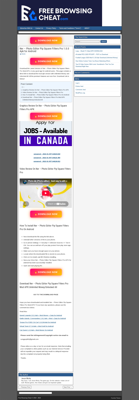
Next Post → (68, 387)
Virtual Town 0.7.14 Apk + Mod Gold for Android (37, 326)
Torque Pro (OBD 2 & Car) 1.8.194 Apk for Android (38, 322)
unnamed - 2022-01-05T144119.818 (47, 154)
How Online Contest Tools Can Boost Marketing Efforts (93, 61)
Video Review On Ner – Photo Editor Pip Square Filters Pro (42, 92)
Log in (77, 83)
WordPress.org (80, 93)
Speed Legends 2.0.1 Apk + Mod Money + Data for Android (41, 315)
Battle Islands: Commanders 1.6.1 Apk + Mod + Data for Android (43, 318)
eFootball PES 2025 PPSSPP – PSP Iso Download (92, 54)
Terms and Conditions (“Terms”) (70, 28)
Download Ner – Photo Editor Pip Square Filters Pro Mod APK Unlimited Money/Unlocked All (43, 98)
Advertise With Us (26, 28)
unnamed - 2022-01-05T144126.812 (47, 161)
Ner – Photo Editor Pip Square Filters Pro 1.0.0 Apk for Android (44, 50)
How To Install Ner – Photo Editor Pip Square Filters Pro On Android (45, 95)
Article (23, 54)
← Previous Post (24, 387)
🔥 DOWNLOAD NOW (46, 40)
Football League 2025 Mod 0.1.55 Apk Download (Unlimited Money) (97, 57)
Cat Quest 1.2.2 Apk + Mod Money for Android (36, 330)
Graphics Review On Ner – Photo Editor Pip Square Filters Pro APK (45, 90)
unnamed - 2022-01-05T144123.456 (47, 158)
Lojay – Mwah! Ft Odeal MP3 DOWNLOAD (89, 51)
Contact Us (39, 28)
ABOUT (87, 28)
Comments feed (81, 89)
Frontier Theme (116, 398)
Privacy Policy (51, 28)
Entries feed (79, 86)
